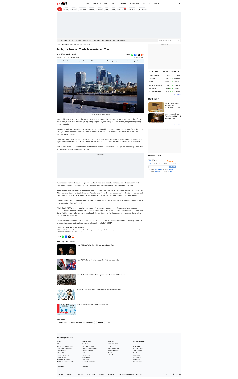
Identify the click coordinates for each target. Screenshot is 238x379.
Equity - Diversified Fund (114, 350)
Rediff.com (124, 374)
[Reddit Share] (142, 54)
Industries (121, 40)
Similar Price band (61, 357)
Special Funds (86, 357)
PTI (63, 227)
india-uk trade (62, 322)
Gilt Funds (85, 353)
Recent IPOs (60, 355)
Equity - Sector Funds (113, 346)
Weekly (67, 346)
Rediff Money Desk (64, 54)
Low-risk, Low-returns (87, 350)
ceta (109, 322)
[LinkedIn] (180, 374)
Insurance (91, 9)
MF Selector (85, 366)
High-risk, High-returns (88, 346)
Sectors (73, 9)
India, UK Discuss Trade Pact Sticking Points (92, 304)
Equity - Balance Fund (113, 348)
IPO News (66, 355)
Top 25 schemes (86, 344)
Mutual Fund (106, 40)
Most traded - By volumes (63, 359)
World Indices (136, 359)
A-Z (58, 344)
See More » (177, 125)
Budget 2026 (111, 355)
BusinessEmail (134, 3)
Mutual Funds (82, 9)
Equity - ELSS (111, 341)
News (112, 3)
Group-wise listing (61, 350)
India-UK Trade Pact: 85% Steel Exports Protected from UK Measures (101, 275)
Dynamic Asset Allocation (88, 361)
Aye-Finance (152, 79)
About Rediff (60, 374)
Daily (63, 346)
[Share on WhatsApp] (163, 374)
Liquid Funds (85, 359)
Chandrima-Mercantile (155, 85)
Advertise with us (137, 361)
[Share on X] (166, 374)
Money (122, 3)
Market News (62, 40)
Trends (113, 9)
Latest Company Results (63, 364)
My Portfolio (132, 9)
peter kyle (100, 322)
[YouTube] (176, 374)
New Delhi (74, 54)
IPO (114, 40)
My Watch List (136, 346)
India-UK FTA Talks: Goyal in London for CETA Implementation (98, 260)
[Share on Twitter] (139, 54)
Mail (105, 3)
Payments (96, 3)
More (155, 3)
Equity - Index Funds (113, 343)
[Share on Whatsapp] (132, 54)
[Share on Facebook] (135, 54)
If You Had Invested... (138, 348)
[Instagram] (173, 374)
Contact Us (111, 374)
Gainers (100, 9)
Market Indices (136, 355)
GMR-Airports (153, 82)
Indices (66, 9)
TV (149, 3)
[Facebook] (170, 374)
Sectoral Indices (137, 357)
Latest (71, 40)
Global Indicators (137, 350)
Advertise (69, 374)
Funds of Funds (86, 355)
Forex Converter (137, 353)
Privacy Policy (79, 374)
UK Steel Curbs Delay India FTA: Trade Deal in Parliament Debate (99, 290)
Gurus (143, 3)
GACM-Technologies (155, 92)
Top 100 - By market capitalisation (65, 361)
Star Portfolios (122, 9)
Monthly (72, 346)
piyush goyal (89, 322)
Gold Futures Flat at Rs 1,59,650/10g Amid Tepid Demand (173, 116)
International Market (83, 40)
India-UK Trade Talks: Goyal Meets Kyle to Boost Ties (95, 245)
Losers (106, 9)
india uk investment (76, 322)
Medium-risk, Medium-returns (89, 348)
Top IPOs (62, 353)
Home (87, 3)
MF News (110, 352)
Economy (97, 40)
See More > (177, 95)
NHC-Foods (152, 88)
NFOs (83, 364)
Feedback (101, 374)
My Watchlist (142, 9)
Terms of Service (91, 374)
